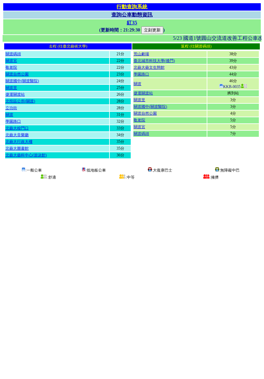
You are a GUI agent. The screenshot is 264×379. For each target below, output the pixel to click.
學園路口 (13, 121)
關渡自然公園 (17, 74)
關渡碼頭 (13, 54)
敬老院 (11, 67)
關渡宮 (11, 60)
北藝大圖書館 (17, 148)
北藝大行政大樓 (19, 141)
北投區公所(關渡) (20, 101)
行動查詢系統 (132, 6)
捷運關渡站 (15, 94)
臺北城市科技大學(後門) (154, 60)
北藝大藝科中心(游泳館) (26, 155)
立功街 (11, 108)
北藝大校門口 (17, 128)
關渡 (9, 114)
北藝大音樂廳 (17, 135)
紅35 (132, 22)
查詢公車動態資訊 (132, 14)
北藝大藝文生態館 (149, 67)
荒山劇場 (141, 54)
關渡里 (11, 87)
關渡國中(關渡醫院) (22, 81)
